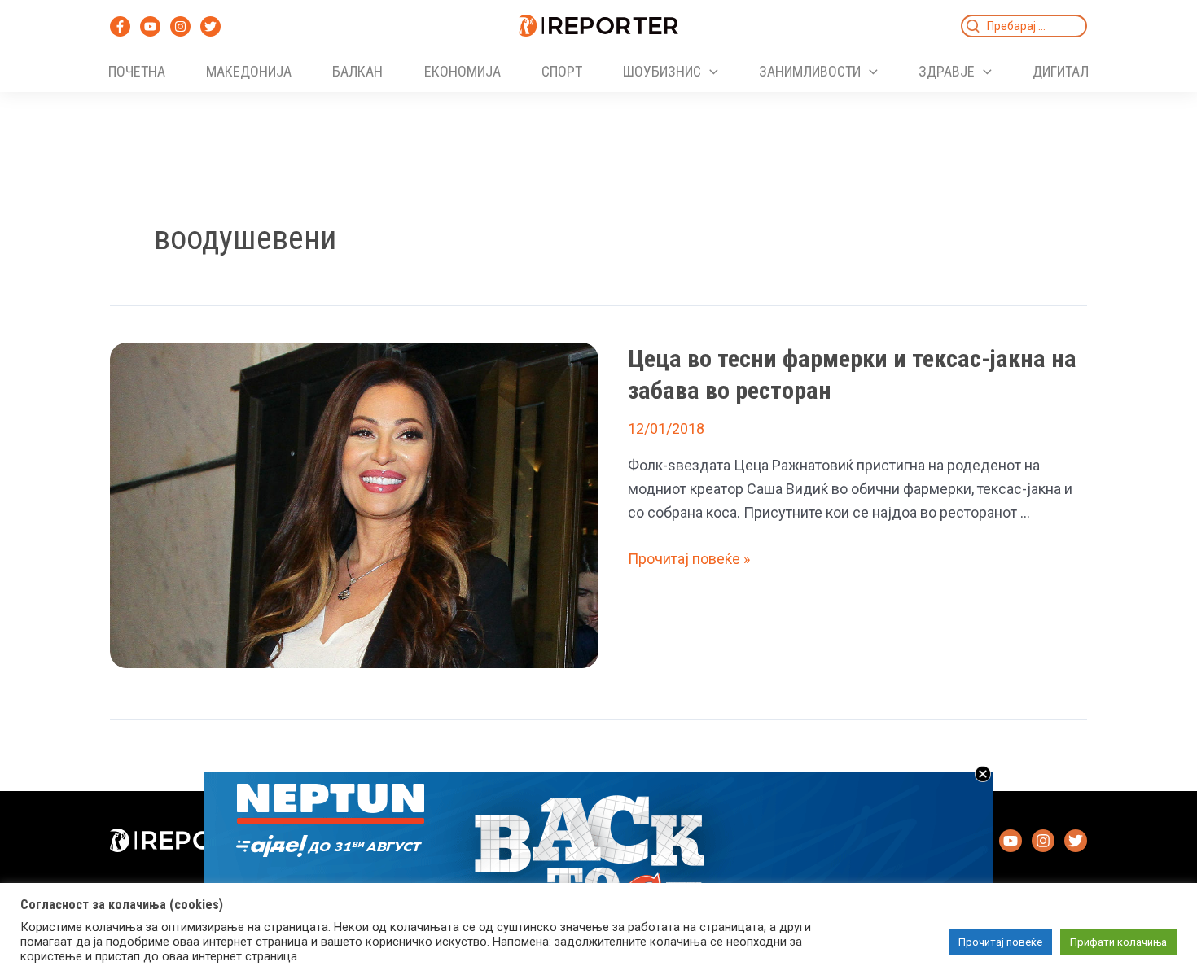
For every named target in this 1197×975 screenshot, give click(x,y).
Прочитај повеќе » (689, 558)
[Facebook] (120, 26)
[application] (709, 71)
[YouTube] (150, 26)
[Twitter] (210, 26)
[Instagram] (180, 26)
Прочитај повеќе (1000, 942)
